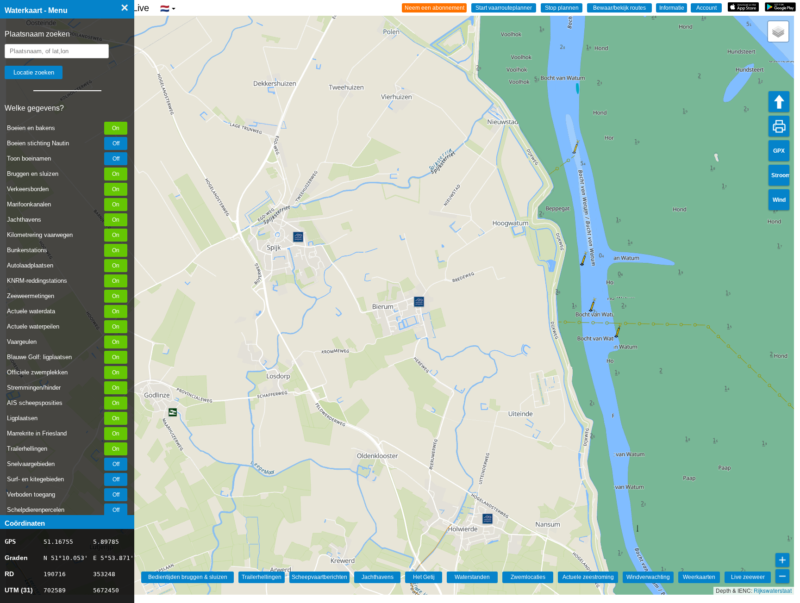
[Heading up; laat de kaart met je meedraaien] (779, 101)
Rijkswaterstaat (773, 590)
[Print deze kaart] (779, 126)
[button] (581, 264)
